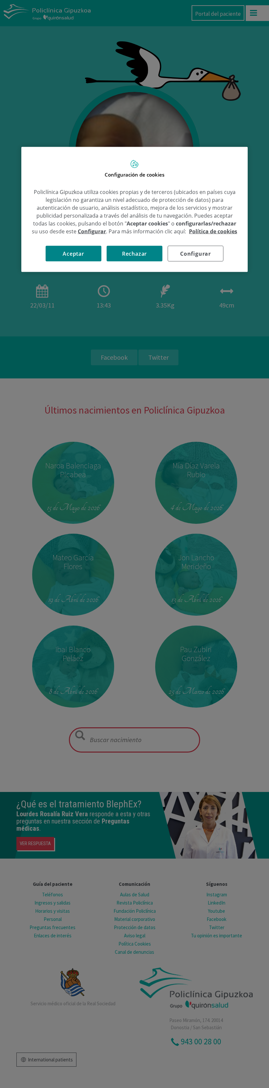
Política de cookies (213, 231)
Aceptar (73, 253)
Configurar (195, 253)
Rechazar (134, 253)
